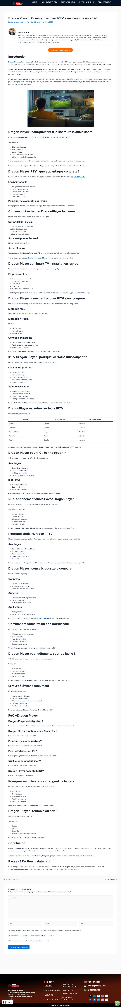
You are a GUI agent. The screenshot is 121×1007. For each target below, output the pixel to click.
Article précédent (11, 879)
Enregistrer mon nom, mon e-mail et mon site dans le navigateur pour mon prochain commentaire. (46, 931)
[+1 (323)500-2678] (85, 990)
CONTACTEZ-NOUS (68, 2)
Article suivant (111, 879)
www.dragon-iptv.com (48, 539)
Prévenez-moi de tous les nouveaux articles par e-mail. (30, 941)
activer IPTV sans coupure (60, 50)
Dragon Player (13, 62)
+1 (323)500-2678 (93, 990)
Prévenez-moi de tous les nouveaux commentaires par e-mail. (32, 936)
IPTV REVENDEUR (104, 2)
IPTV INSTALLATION (86, 2)
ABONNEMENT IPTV (49, 2)
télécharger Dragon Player (37, 258)
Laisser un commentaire (16, 22)
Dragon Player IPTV (78, 177)
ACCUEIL (35, 2)
